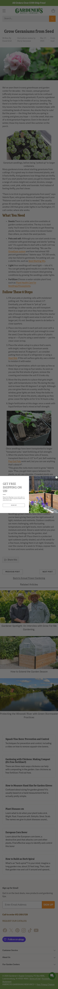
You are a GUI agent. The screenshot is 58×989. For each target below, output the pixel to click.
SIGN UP (14, 505)
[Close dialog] (56, 477)
